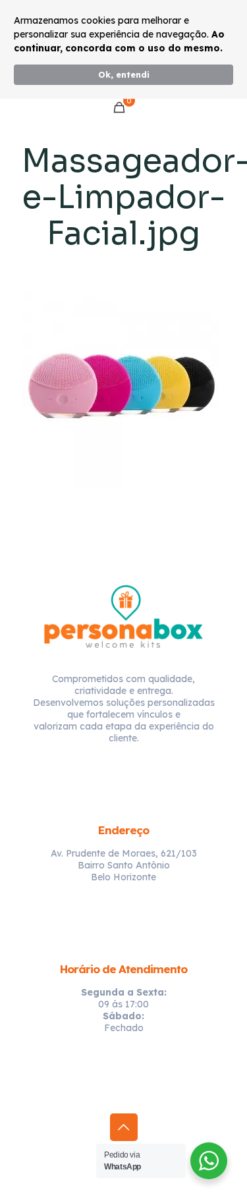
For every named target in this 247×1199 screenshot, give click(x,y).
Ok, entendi (124, 74)
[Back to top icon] (124, 1127)
